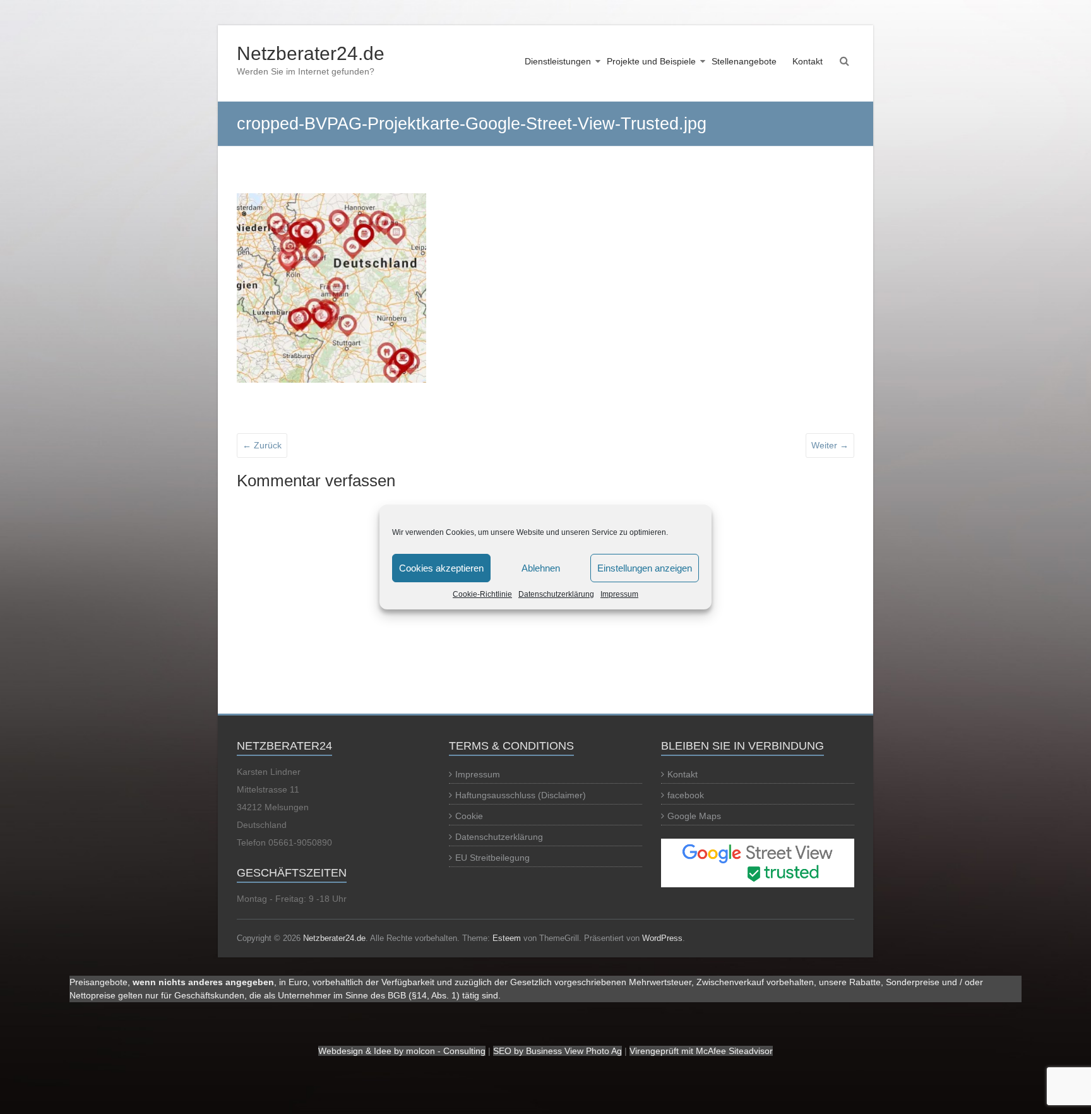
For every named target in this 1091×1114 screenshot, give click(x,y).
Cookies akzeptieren (441, 568)
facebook (685, 795)
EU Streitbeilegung (492, 858)
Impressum (619, 594)
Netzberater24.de (311, 53)
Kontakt (807, 61)
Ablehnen (541, 568)
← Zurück (262, 445)
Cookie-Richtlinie (482, 594)
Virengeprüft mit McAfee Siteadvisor (701, 1051)
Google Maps (694, 816)
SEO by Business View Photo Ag (557, 1051)
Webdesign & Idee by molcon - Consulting (402, 1051)
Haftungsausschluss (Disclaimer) (520, 795)
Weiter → (830, 445)
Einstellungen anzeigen (644, 568)
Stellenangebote (744, 61)
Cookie (469, 816)
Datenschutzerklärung (556, 594)
